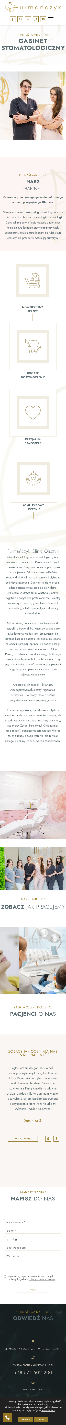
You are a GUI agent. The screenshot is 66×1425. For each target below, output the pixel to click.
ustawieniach (48, 1410)
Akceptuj (25, 1419)
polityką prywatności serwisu (42, 1279)
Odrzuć (41, 1419)
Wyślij (33, 1289)
